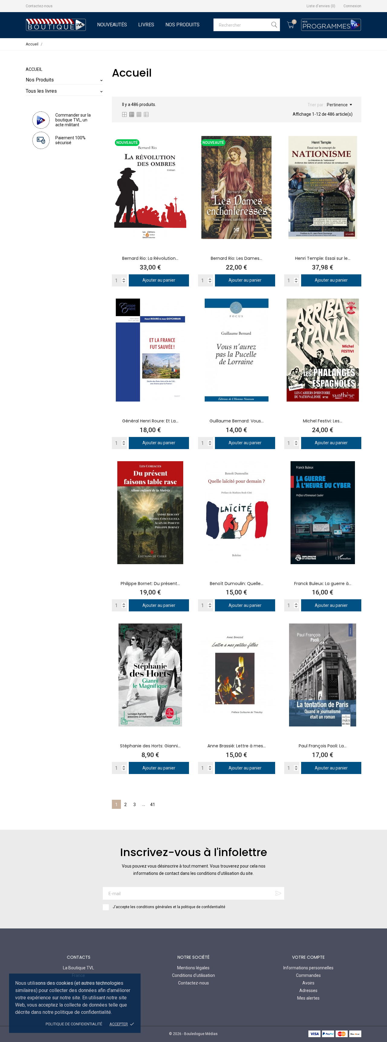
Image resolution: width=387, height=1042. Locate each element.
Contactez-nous (39, 6)
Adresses (308, 990)
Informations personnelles (308, 967)
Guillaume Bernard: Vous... (237, 421)
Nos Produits (182, 25)
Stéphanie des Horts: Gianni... (150, 746)
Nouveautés (112, 25)
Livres (146, 25)
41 (152, 804)
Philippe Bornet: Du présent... (150, 584)
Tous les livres (41, 91)
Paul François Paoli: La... (322, 746)
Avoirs (308, 983)
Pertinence (337, 104)
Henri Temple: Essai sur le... (322, 258)
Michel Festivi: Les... (322, 421)
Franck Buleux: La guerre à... (322, 584)
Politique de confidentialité (74, 1024)
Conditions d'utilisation (193, 975)
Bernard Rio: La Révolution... (150, 258)
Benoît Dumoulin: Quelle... (236, 584)
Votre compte (308, 957)
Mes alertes (308, 998)
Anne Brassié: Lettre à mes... (236, 746)
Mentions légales (193, 967)
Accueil (34, 69)
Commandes (308, 975)
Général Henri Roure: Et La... (150, 421)
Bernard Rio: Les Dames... (236, 258)
